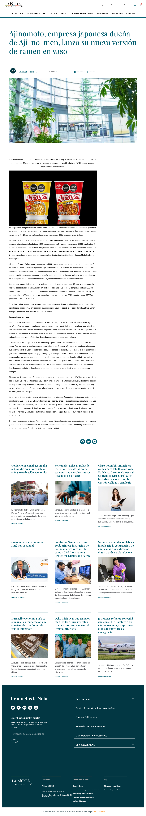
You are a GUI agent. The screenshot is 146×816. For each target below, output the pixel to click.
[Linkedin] (36, 708)
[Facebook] (13, 708)
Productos (117, 13)
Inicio (14, 13)
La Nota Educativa (85, 744)
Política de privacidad (112, 790)
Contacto (127, 5)
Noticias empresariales (32, 13)
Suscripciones (83, 699)
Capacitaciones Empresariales (91, 735)
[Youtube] (24, 708)
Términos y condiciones (112, 786)
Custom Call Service (86, 717)
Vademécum (102, 13)
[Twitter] (19, 708)
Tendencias (60, 72)
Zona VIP (53, 13)
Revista (65, 13)
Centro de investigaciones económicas (95, 708)
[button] (135, 5)
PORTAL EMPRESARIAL (82, 13)
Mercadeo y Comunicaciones (90, 726)
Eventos (130, 13)
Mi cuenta (114, 5)
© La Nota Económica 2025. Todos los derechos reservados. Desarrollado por (73, 812)
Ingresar (103, 5)
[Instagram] (30, 708)
